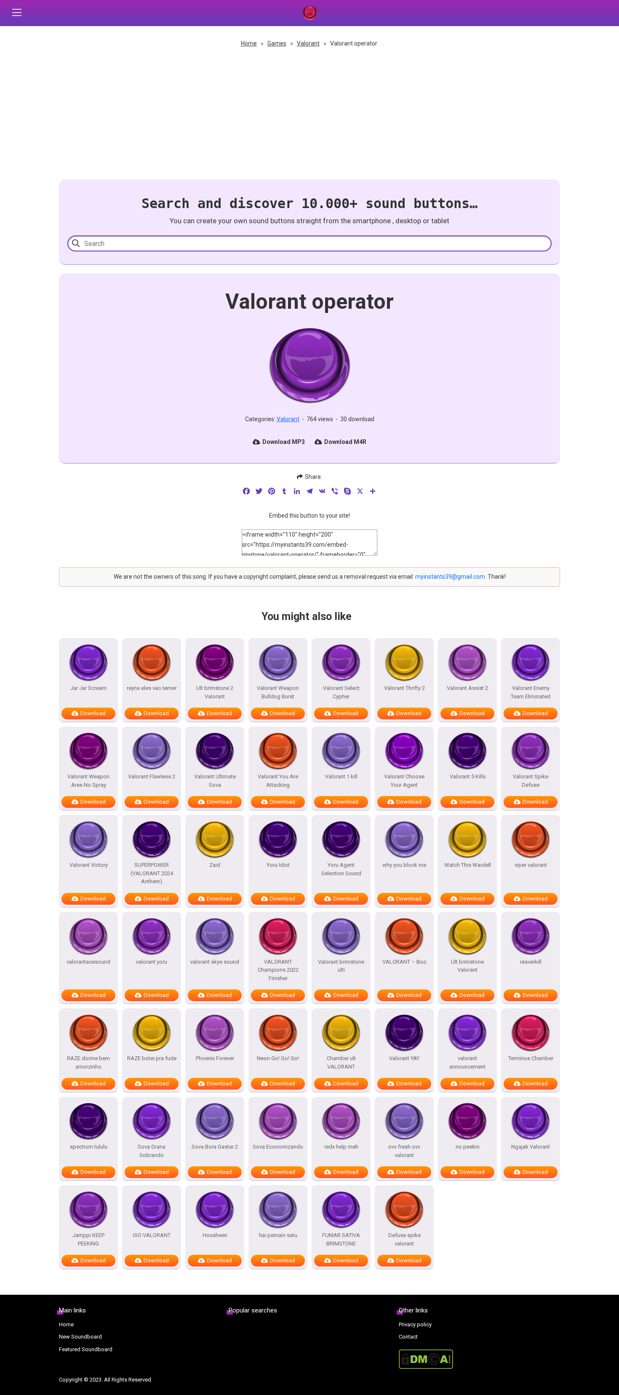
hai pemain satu (278, 1235)
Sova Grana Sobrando (151, 1151)
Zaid (214, 865)
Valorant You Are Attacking (278, 780)
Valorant (308, 43)
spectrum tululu (88, 1147)
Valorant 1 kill (341, 776)
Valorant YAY (404, 1058)
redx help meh (341, 1147)
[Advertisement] (309, 112)
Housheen (215, 1235)
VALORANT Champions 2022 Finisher (278, 970)
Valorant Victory (88, 865)
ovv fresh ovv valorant (404, 1151)
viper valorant (531, 865)
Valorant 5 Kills (468, 776)
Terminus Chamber (530, 1058)
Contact (408, 1337)
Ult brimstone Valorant (467, 966)
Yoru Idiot (278, 865)
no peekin (468, 1147)
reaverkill (531, 962)
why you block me (404, 865)
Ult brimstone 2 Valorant (214, 692)
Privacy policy (415, 1324)
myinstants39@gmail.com (450, 576)
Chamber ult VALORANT (341, 1062)
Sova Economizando (278, 1147)
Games (276, 43)
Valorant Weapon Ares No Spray (88, 780)
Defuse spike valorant (404, 1239)
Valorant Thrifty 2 (404, 688)
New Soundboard (80, 1337)
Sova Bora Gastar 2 (215, 1147)
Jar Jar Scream (88, 688)
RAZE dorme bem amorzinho (88, 1062)
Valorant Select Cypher (341, 692)
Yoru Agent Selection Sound (341, 869)
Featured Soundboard (85, 1349)
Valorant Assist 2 (467, 688)
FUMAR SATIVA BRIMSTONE (341, 1239)
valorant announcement (467, 1062)
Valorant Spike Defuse (530, 780)
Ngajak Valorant (530, 1147)
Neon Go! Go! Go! (278, 1058)
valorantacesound (88, 962)
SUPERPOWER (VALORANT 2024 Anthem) (152, 873)
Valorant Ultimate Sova (215, 780)
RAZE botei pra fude (151, 1058)
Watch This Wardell (467, 865)
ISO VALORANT (152, 1235)
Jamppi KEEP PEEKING (88, 1239)
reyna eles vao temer (151, 688)
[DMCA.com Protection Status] (479, 1359)
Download (93, 713)
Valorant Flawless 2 (151, 776)
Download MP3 (283, 441)
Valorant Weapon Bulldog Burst (278, 692)
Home (249, 43)
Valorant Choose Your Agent (404, 780)
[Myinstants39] (309, 13)
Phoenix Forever (215, 1058)
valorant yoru (151, 962)
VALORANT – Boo (404, 962)
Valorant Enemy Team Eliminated (530, 692)
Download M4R (345, 441)
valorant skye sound (214, 962)
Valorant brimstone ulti (341, 966)
